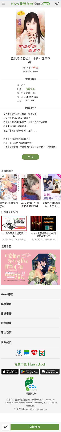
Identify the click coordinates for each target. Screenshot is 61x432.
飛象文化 (30, 89)
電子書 (30, 4)
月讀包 (38, 4)
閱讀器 (46, 4)
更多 (30, 156)
